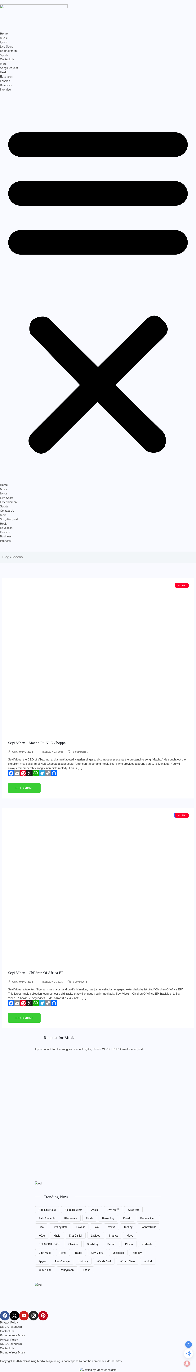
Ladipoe (95, 1235)
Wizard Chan (127, 1261)
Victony (83, 1261)
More (3, 63)
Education (6, 76)
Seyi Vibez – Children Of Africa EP (35, 973)
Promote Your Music (13, 1335)
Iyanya (111, 1227)
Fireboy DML (60, 1227)
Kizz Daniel (75, 1235)
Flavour (80, 1227)
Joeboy (128, 1227)
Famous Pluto (148, 1218)
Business (6, 85)
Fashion (5, 81)
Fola (96, 1227)
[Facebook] (11, 773)
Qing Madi (45, 1252)
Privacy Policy (9, 1322)
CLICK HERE (110, 1049)
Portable (147, 1244)
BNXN (89, 1218)
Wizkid (148, 1261)
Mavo (130, 1235)
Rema (63, 1252)
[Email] (17, 773)
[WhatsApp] (36, 773)
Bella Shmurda (47, 1218)
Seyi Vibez (97, 1252)
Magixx (113, 1235)
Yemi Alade (45, 1270)
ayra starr (133, 1209)
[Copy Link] (48, 773)
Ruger (78, 1252)
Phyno (129, 1244)
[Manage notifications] (187, 1364)
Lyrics (3, 42)
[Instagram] (33, 1315)
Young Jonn (67, 1270)
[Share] (54, 773)
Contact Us (7, 59)
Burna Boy (108, 1218)
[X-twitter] (14, 1315)
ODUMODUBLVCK (49, 1244)
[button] (98, 287)
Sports (4, 55)
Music (4, 38)
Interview (5, 89)
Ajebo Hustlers (73, 1209)
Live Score (6, 46)
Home (4, 33)
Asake (95, 1209)
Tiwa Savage (62, 1261)
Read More (24, 788)
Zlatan (86, 1270)
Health (4, 72)
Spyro (42, 1261)
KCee (42, 1235)
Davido (127, 1218)
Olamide (73, 1244)
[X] (29, 773)
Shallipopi (118, 1252)
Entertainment (8, 50)
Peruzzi (111, 1244)
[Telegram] (42, 773)
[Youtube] (24, 1315)
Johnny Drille (148, 1227)
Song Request (9, 68)
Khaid (57, 1235)
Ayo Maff (113, 1209)
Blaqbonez (70, 1218)
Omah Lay (92, 1244)
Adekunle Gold (47, 1209)
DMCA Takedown (11, 1326)
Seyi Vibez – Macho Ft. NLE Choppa (37, 743)
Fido (41, 1227)
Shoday (137, 1252)
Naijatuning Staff (22, 751)
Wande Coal (104, 1261)
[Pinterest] (23, 773)
